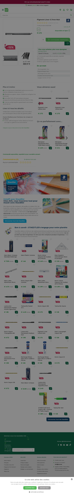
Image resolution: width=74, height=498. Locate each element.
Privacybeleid (35, 495)
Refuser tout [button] (44, 488)
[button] (37, 492)
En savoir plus (59, 484)
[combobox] (72, 479)
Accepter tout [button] (30, 488)
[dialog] (37, 487)
